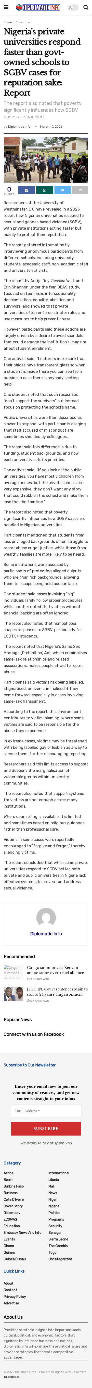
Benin (8, 1180)
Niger (53, 1200)
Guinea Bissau (15, 1259)
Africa (8, 1173)
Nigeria (54, 1206)
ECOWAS (10, 1219)
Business (11, 1193)
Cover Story (13, 1206)
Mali (51, 1186)
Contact (10, 1290)
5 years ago (39, 1000)
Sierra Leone (58, 1239)
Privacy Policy (15, 1297)
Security (55, 1226)
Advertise (11, 1303)
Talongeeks (12, 1376)
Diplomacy (12, 1213)
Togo (52, 1252)
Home (8, 22)
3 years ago (39, 979)
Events (9, 1239)
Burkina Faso (14, 1186)
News (53, 1193)
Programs (56, 1219)
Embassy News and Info (22, 1233)
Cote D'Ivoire (14, 1200)
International (59, 1173)
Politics (54, 1213)
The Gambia (58, 1246)
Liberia (54, 1180)
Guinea (9, 1252)
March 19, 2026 (51, 126)
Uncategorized (60, 1259)
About (8, 1283)
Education (23, 22)
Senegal (55, 1233)
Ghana (9, 1246)
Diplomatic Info (19, 126)
